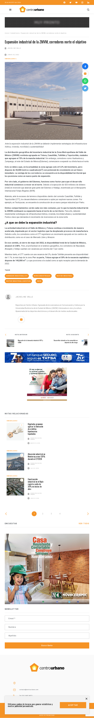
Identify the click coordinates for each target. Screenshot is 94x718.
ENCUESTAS (11, 524)
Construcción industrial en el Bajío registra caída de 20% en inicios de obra (35, 484)
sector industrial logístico (18, 281)
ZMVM (39, 281)
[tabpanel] (47, 462)
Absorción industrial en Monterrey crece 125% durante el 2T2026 (36, 456)
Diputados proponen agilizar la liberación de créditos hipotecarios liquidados (35, 429)
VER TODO (84, 524)
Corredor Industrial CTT (17, 276)
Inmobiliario (15, 33)
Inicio (7, 33)
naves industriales (42, 276)
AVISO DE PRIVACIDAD (47, 715)
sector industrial (64, 276)
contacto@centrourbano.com (28, 689)
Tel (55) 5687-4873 (25, 695)
